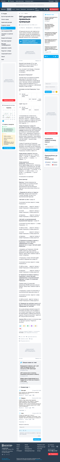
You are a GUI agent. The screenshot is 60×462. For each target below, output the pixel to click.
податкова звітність (32, 336)
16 (14, 115)
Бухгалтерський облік (7, 16)
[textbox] (30, 434)
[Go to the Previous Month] (3, 108)
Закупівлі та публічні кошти (7, 34)
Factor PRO (39, 448)
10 (3, 115)
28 (10, 119)
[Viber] (9, 454)
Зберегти (23, 27)
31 (3, 121)
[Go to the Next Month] (14, 108)
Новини (9, 9)
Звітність (3, 28)
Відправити (48, 91)
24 (3, 119)
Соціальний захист (6, 53)
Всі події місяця (8, 148)
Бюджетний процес (6, 38)
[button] (41, 9)
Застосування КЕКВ (6, 31)
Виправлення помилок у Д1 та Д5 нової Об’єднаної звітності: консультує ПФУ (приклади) (29, 367)
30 (14, 119)
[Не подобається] (33, 395)
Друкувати (30, 27)
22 (12, 117)
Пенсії (3, 56)
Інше (2, 59)
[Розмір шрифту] (53, 56)
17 (3, 117)
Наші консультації (41, 446)
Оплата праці (5, 19)
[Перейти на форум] (55, 56)
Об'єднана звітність (25, 341)
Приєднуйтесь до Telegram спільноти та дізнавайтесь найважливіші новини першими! (30, 41)
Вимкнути (38, 60)
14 (10, 115)
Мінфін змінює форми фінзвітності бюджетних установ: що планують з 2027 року (29, 380)
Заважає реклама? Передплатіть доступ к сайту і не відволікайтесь (30, 4)
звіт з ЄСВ (22, 336)
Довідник (27, 446)
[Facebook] (4, 454)
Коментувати (37, 439)
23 (14, 117)
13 (8, 115)
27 (8, 119)
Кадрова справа (5, 25)
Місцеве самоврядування (6, 44)
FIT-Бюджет (19, 450)
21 (10, 117)
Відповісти (21, 395)
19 (6, 117)
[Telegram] (7, 454)
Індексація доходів (6, 22)
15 (12, 115)
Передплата (54, 454)
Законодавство (30, 9)
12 (6, 115)
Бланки (18, 9)
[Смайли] (26, 430)
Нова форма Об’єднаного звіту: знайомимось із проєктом (51, 41)
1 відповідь (21, 410)
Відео (18, 448)
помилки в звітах (24, 338)
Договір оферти (5, 458)
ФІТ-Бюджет (37, 9)
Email (46, 144)
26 (7, 119)
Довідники (23, 9)
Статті (13, 9)
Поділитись (37, 27)
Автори (39, 450)
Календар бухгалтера (29, 450)
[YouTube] (2, 454)
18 (5, 117)
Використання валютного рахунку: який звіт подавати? (51, 18)
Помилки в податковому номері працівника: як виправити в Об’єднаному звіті (51, 48)
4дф (32, 338)
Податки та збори (6, 50)
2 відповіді (21, 421)
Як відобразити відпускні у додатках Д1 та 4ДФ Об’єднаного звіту (51, 34)
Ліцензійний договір (6, 459)
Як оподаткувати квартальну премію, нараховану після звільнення (50, 26)
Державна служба (6, 48)
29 (12, 119)
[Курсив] (22, 430)
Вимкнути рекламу (8, 100)
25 (5, 119)
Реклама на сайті (41, 444)
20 (8, 117)
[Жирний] (20, 430)
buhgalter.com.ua (38, 459)
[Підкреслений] (24, 430)
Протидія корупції (6, 40)
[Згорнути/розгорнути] (57, 56)
